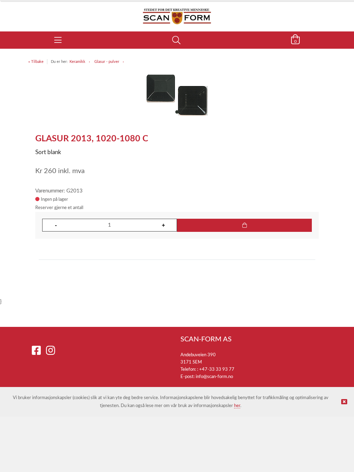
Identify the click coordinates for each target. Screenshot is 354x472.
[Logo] (177, 13)
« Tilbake (36, 62)
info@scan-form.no (214, 377)
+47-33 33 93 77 (216, 369)
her (237, 406)
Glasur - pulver (106, 62)
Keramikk (77, 62)
